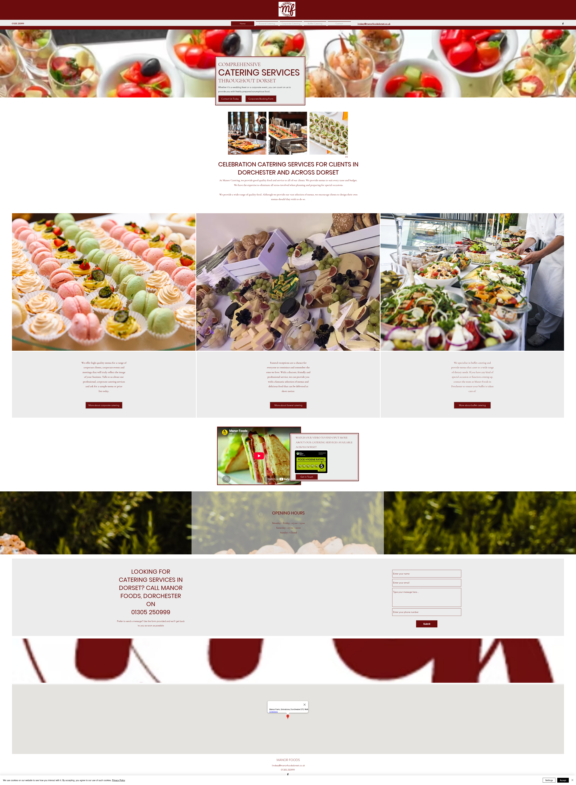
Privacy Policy (118, 780)
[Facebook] (562, 23)
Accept (563, 780)
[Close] (572, 780)
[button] (247, 133)
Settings (549, 780)
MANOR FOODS (288, 760)
